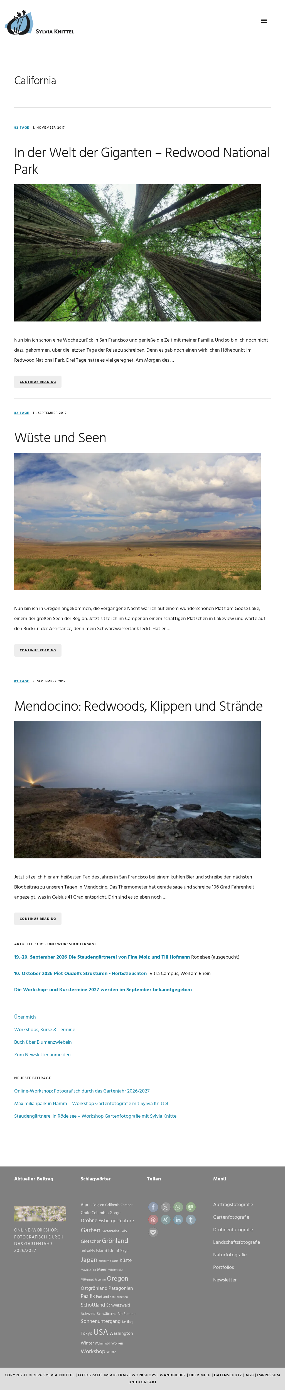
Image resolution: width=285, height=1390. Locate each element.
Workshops (144, 1375)
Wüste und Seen (60, 439)
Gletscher (91, 1242)
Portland (102, 1297)
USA (101, 1332)
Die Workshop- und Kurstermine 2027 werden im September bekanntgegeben (103, 990)
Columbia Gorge (106, 1213)
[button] (153, 1207)
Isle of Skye (118, 1251)
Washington (121, 1333)
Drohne (89, 1221)
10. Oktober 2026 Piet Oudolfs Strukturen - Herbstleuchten (81, 974)
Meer (102, 1269)
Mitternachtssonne (93, 1280)
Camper (126, 1205)
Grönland (115, 1241)
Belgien (98, 1205)
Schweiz (88, 1313)
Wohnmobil (102, 1343)
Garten (90, 1230)
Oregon (117, 1279)
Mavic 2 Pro (88, 1270)
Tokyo (86, 1333)
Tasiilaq (127, 1322)
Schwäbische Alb (109, 1314)
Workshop (93, 1351)
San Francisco (119, 1297)
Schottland (93, 1305)
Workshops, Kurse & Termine (44, 1030)
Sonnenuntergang (101, 1321)
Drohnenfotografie (233, 1230)
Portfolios (223, 1268)
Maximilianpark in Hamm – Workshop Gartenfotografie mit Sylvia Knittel (91, 1104)
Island (101, 1251)
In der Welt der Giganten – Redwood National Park (141, 161)
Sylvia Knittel (59, 1375)
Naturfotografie (230, 1255)
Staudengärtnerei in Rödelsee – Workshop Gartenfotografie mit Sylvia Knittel (96, 1116)
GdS (124, 1231)
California (112, 1205)
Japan (89, 1260)
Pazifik (88, 1296)
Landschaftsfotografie (236, 1242)
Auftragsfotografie (233, 1205)
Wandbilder (173, 1375)
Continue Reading (38, 382)
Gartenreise (110, 1231)
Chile (85, 1213)
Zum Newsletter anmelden (42, 1055)
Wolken (117, 1343)
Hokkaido (88, 1251)
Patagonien (121, 1289)
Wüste (111, 1352)
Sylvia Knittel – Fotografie (42, 23)
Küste (126, 1261)
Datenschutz (228, 1375)
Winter (87, 1343)
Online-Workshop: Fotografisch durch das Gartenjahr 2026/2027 (81, 1091)
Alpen (86, 1205)
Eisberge (107, 1221)
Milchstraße (115, 1270)
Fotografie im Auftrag (103, 1375)
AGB (249, 1375)
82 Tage (21, 128)
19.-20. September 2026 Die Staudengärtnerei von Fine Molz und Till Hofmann (102, 957)
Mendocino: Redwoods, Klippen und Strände (138, 707)
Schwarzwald (118, 1305)
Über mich (25, 1017)
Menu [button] (264, 21)
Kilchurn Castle (109, 1261)
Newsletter (225, 1280)
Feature (125, 1221)
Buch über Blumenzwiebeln (43, 1042)
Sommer (130, 1314)
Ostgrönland (94, 1289)
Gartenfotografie (231, 1217)
